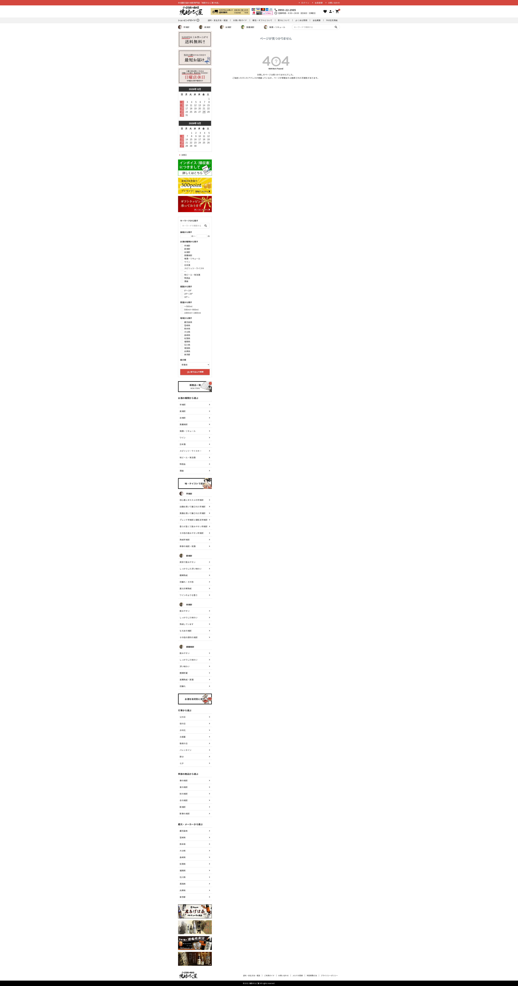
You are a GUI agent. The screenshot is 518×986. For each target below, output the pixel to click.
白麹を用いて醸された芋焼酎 (192, 506)
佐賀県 (187, 338)
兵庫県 (187, 351)
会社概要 (317, 20)
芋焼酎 (186, 27)
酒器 (186, 281)
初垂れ (183, 686)
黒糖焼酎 (250, 27)
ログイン (305, 3)
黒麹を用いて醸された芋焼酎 (192, 513)
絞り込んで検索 (195, 372)
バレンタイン (186, 750)
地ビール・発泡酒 (192, 274)
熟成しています (187, 624)
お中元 (183, 730)
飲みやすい (185, 611)
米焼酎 (228, 27)
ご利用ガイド (269, 975)
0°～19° (188, 290)
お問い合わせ (334, 3)
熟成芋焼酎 (185, 539)
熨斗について (284, 20)
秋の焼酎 (184, 793)
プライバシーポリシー (329, 975)
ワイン (187, 261)
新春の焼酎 (185, 813)
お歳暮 (183, 736)
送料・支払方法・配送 (218, 20)
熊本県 (187, 328)
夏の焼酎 (184, 787)
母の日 (183, 723)
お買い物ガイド (240, 20)
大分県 (187, 331)
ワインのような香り (188, 595)
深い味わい (185, 666)
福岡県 (187, 341)
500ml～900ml (191, 309)
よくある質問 (301, 20)
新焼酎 (183, 807)
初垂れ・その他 (187, 582)
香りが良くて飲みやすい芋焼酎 (193, 526)
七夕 (182, 763)
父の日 (183, 717)
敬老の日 (184, 743)
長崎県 (187, 335)
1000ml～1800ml (192, 312)
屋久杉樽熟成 (186, 588)
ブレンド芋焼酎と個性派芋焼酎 (193, 519)
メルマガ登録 (298, 975)
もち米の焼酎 (186, 630)
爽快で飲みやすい (188, 562)
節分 (182, 756)
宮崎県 (187, 325)
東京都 (187, 354)
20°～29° (188, 293)
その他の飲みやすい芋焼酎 (191, 533)
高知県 (187, 348)
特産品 (187, 278)
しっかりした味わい (188, 617)
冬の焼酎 (184, 800)
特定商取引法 (312, 975)
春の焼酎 (184, 780)
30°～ (187, 297)
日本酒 (187, 265)
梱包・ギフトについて (262, 20)
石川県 (187, 344)
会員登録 (319, 3)
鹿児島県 (188, 322)
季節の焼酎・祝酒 (188, 546)
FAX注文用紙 (332, 20)
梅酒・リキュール (277, 27)
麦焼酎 (207, 27)
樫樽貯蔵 (184, 673)
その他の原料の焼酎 (188, 637)
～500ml (188, 306)
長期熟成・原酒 (187, 679)
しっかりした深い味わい (191, 568)
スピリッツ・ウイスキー (194, 270)
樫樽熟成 (184, 575)
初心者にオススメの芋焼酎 (191, 500)
